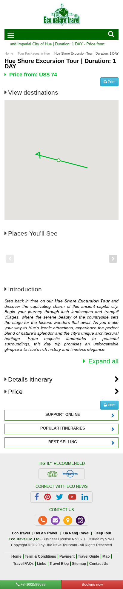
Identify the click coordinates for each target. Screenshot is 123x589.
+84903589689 (33, 584)
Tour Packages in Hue (34, 53)
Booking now (92, 584)
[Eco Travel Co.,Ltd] (61, 14)
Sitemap (79, 564)
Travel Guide (88, 556)
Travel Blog (59, 564)
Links (41, 564)
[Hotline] (42, 520)
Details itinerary (30, 379)
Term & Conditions (40, 556)
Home (8, 53)
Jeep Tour (103, 533)
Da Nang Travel (76, 533)
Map (106, 556)
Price (15, 391)
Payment (67, 556)
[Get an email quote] (55, 520)
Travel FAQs (23, 564)
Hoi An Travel (45, 533)
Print (111, 82)
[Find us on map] (67, 520)
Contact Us (98, 564)
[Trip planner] (80, 520)
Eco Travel (21, 533)
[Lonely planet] (70, 474)
